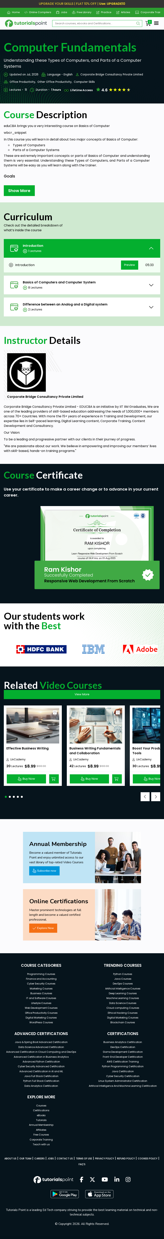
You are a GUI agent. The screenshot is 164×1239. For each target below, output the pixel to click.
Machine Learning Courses (122, 998)
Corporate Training (151, 12)
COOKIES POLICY (147, 1158)
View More (82, 694)
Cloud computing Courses (122, 1008)
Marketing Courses (41, 988)
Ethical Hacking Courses (123, 1013)
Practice (104, 12)
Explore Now (45, 928)
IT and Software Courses (41, 998)
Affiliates (41, 1130)
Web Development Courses (41, 1008)
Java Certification (123, 1071)
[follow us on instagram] (128, 1180)
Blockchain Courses (122, 1022)
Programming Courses (41, 974)
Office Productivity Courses (41, 1013)
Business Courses (41, 993)
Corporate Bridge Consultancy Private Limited (111, 74)
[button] (6, 797)
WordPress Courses (41, 1022)
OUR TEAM (25, 1158)
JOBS (51, 1158)
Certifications (41, 1110)
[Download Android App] (64, 1194)
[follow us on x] (92, 1180)
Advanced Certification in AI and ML (41, 1071)
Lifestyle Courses (41, 1003)
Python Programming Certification (123, 1066)
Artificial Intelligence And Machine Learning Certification (123, 1086)
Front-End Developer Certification (123, 1057)
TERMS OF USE (84, 1158)
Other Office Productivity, (54, 82)
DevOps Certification (122, 1047)
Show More (19, 190)
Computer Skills (84, 82)
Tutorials (41, 1120)
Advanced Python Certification (41, 1061)
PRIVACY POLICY (104, 1158)
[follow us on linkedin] (116, 1180)
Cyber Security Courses (41, 983)
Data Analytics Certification (41, 1086)
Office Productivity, (23, 82)
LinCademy (18, 759)
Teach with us (41, 1144)
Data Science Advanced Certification (41, 1047)
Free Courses (41, 1134)
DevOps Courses (123, 983)
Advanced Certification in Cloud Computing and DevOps (41, 1052)
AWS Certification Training (123, 1061)
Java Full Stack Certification (41, 1076)
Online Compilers (38, 12)
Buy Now (29, 779)
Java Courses (122, 978)
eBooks (41, 1115)
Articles (124, 12)
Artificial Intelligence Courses (122, 988)
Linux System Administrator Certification (122, 1081)
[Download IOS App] (99, 1194)
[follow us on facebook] (81, 1180)
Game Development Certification (123, 1052)
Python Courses (122, 974)
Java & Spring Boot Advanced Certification (41, 1042)
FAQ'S (82, 1164)
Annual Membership (41, 1125)
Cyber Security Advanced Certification (41, 1066)
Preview (129, 265)
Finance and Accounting (41, 978)
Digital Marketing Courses (41, 1017)
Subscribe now (46, 871)
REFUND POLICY (126, 1158)
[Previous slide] (145, 796)
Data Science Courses (122, 1003)
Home (14, 12)
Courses (41, 1105)
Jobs (62, 12)
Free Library (82, 12)
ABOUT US (10, 1158)
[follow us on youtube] (105, 1180)
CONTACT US (65, 1158)
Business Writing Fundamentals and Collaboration (95, 750)
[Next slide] (155, 796)
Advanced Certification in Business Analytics (41, 1057)
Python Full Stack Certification (41, 1081)
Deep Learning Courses (123, 993)
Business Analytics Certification (122, 1042)
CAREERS (39, 1158)
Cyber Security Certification (122, 1076)
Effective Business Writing (27, 748)
